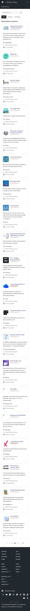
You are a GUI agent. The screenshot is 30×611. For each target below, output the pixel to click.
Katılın (17, 564)
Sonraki (26, 543)
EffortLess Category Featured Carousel (16, 131)
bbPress (4, 581)
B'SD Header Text (15, 361)
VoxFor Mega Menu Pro (17, 284)
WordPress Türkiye (10, 591)
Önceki (3, 543)
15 (12, 543)
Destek (3, 566)
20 (23, 543)
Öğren (3, 564)
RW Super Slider (15, 181)
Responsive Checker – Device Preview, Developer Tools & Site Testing (17, 27)
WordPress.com (6, 576)
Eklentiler (18, 556)
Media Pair (13, 54)
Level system (14, 205)
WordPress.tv (5, 571)
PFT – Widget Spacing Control (15, 258)
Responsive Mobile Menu (18, 415)
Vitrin (17, 551)
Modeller (18, 559)
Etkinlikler (18, 566)
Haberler (3, 554)
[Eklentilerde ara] (21, 12)
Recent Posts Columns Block (14, 466)
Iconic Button (14, 516)
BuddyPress (5, 584)
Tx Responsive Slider (16, 441)
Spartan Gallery (15, 80)
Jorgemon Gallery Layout (18, 310)
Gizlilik (3, 559)
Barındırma (4, 556)
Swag (18, 571)
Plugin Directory (5, 6)
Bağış (18, 569)
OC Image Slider (15, 108)
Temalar (18, 554)
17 (17, 543)
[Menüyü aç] (27, 2)
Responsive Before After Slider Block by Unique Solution (18, 234)
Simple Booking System (17, 490)
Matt (3, 579)
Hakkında (4, 551)
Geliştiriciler (4, 569)
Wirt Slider (13, 389)
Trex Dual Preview (16, 157)
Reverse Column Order (17, 334)
